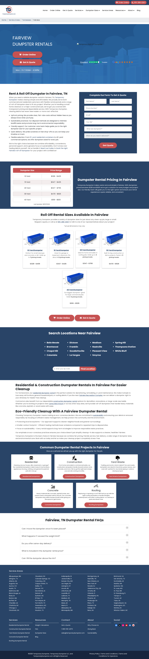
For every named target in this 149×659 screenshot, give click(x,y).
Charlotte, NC (14, 605)
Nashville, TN (92, 579)
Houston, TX (39, 610)
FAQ (36, 629)
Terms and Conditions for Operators (113, 655)
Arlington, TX (13, 579)
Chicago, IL (13, 608)
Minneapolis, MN (67, 610)
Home (45, 10)
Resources (120, 10)
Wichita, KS (118, 608)
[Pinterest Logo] (133, 625)
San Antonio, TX (119, 579)
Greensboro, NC (40, 605)
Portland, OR (92, 605)
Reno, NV (91, 610)
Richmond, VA (119, 576)
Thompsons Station (125, 346)
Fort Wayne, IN (40, 601)
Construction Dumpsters (74, 476)
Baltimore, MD (14, 591)
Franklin (74, 346)
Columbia (52, 355)
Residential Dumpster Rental (19, 625)
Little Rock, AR (66, 591)
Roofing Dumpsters (96, 505)
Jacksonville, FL (66, 579)
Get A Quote (68, 10)
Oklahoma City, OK (94, 588)
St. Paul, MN (118, 591)
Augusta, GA (13, 584)
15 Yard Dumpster (61, 250)
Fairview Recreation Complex (90, 395)
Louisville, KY (65, 593)
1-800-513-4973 (67, 629)
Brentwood (52, 346)
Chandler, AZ (13, 603)
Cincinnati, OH (14, 610)
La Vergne (75, 355)
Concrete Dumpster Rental (18, 637)
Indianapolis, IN (66, 576)
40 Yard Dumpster (74, 290)
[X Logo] (119, 625)
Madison (96, 342)
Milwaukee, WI (66, 608)
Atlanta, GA (13, 581)
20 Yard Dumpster (87, 250)
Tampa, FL (117, 596)
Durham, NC (39, 596)
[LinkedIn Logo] (130, 625)
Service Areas (107, 10)
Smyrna (96, 355)
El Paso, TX (38, 598)
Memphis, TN (65, 601)
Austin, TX (12, 588)
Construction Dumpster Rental (20, 629)
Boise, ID (12, 596)
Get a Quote (65, 625)
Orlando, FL (91, 593)
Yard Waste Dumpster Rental (19, 633)
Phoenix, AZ (91, 598)
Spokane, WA (118, 586)
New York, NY (92, 584)
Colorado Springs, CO (42, 579)
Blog (138, 10)
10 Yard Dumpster (35, 250)
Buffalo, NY (13, 601)
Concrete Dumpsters (53, 505)
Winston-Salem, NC (121, 610)
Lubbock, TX (65, 596)
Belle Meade (53, 342)
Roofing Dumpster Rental (18, 641)
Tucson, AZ (118, 598)
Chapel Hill (52, 351)
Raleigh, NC (91, 608)
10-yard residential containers (42, 137)
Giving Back (92, 629)
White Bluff (121, 351)
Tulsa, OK (117, 601)
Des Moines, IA (40, 591)
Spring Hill (120, 342)
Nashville (97, 346)
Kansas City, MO (67, 581)
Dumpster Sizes (92, 10)
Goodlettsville (77, 351)
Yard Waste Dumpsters (118, 476)
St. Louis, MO (118, 588)
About (130, 10)
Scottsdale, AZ (119, 581)
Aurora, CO (13, 586)
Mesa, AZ (64, 603)
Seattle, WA (118, 584)
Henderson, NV (40, 608)
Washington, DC (119, 605)
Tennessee (26, 20)
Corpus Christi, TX (41, 584)
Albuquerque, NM (15, 576)
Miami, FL (64, 605)
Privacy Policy (94, 654)
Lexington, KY (66, 586)
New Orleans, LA (93, 581)
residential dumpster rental (44, 393)
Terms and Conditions (109, 654)
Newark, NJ (91, 586)
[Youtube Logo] (126, 625)
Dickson (74, 342)
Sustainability (92, 633)
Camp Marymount (56, 403)
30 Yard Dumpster (114, 250)
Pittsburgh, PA (92, 601)
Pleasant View (99, 351)
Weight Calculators (42, 625)
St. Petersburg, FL (120, 593)
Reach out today (47, 148)
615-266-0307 (64, 222)
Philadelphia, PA (93, 596)
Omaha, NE (91, 591)
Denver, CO (39, 588)
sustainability (98, 415)
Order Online (55, 10)
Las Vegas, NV (66, 584)
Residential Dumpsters (31, 476)
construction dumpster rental (65, 401)
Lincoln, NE (65, 588)
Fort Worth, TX (40, 603)
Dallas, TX (38, 586)
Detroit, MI (38, 593)
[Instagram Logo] (123, 625)
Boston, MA (13, 598)
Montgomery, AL (93, 576)
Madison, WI (65, 598)
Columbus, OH (40, 581)
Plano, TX (91, 603)
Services (78, 10)
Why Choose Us (93, 625)
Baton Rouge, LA (14, 593)
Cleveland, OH (40, 576)
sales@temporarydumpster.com (73, 633)
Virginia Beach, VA (120, 603)
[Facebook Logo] (116, 625)
